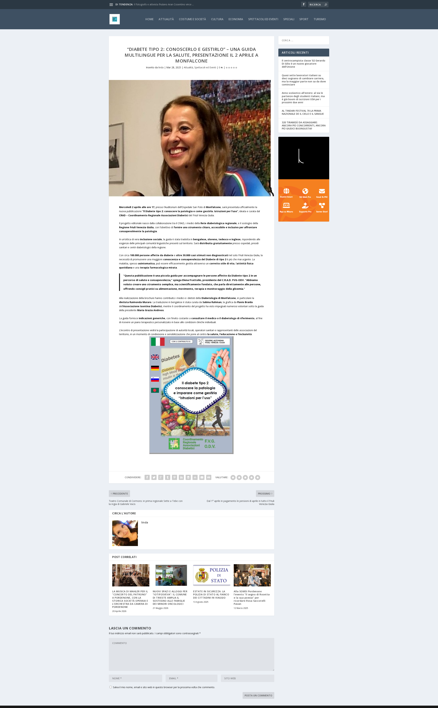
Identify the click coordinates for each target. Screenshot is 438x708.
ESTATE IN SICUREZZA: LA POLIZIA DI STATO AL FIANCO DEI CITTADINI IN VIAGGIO (211, 594)
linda (161, 67)
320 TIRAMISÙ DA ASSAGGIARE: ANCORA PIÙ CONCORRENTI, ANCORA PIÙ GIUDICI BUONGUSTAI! (304, 125)
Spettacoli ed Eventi (263, 19)
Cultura (217, 19)
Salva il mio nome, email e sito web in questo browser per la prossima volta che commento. (164, 687)
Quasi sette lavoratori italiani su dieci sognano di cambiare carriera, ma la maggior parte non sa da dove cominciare (304, 80)
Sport (303, 19)
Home (149, 19)
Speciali (288, 19)
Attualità (166, 19)
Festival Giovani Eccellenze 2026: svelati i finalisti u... (162, 4)
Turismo (320, 19)
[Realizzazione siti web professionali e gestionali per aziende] (303, 200)
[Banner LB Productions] (303, 158)
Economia (236, 19)
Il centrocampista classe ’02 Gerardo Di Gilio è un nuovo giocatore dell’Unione (303, 63)
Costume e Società (192, 19)
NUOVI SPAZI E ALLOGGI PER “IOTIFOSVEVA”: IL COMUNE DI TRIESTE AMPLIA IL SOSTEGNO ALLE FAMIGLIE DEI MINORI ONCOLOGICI (170, 597)
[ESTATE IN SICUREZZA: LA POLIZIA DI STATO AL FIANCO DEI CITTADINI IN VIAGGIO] (211, 575)
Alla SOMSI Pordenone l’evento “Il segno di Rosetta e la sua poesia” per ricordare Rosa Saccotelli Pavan (252, 597)
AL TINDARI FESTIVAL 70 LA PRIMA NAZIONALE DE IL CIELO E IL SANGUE (303, 112)
